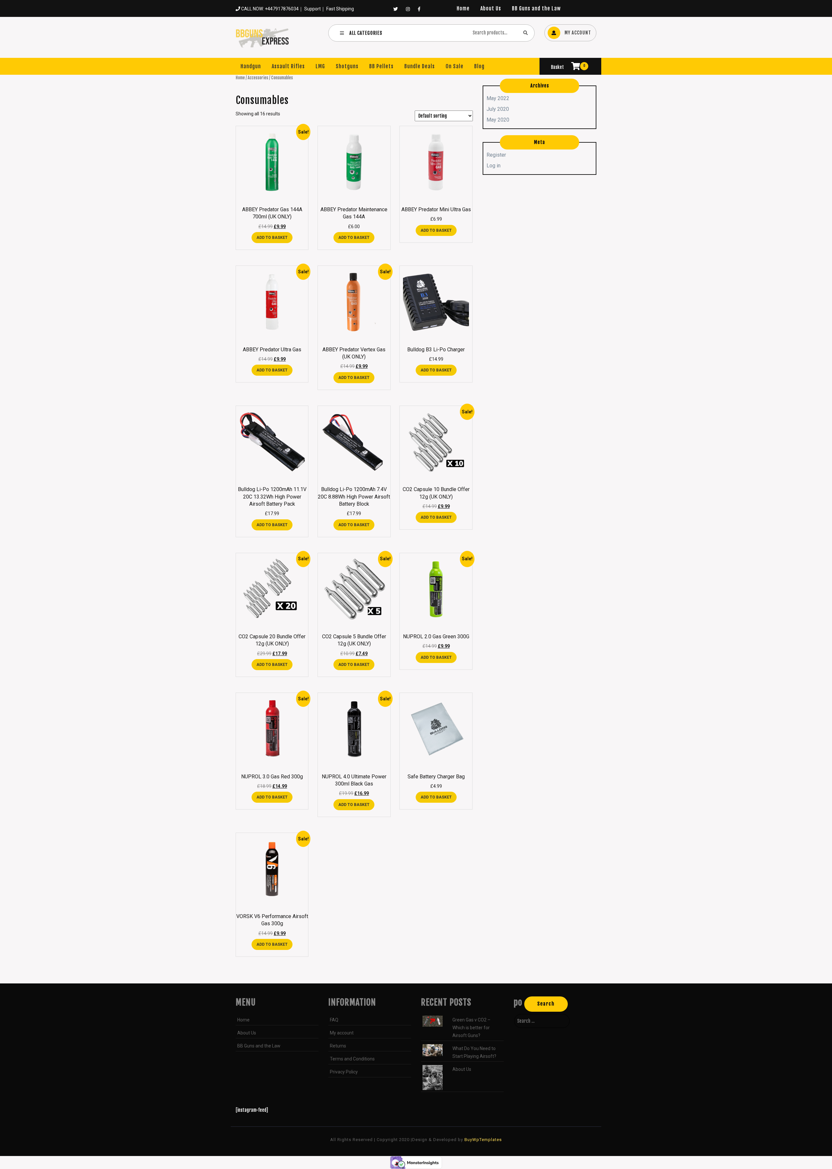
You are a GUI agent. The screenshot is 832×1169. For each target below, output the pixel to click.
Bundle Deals (419, 66)
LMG (320, 66)
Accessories (258, 77)
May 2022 (498, 98)
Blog (479, 66)
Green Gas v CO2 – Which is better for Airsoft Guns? (471, 1027)
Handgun (250, 66)
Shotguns (347, 66)
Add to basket (272, 237)
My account (342, 1032)
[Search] (525, 32)
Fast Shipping (340, 8)
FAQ (334, 1019)
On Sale (454, 66)
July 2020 (498, 109)
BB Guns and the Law (536, 8)
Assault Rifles (288, 66)
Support (312, 8)
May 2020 (498, 120)
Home (463, 8)
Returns (338, 1045)
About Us (490, 8)
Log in (493, 165)
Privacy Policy (344, 1071)
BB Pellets (381, 66)
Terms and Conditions (352, 1058)
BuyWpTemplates (482, 1139)
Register (496, 155)
